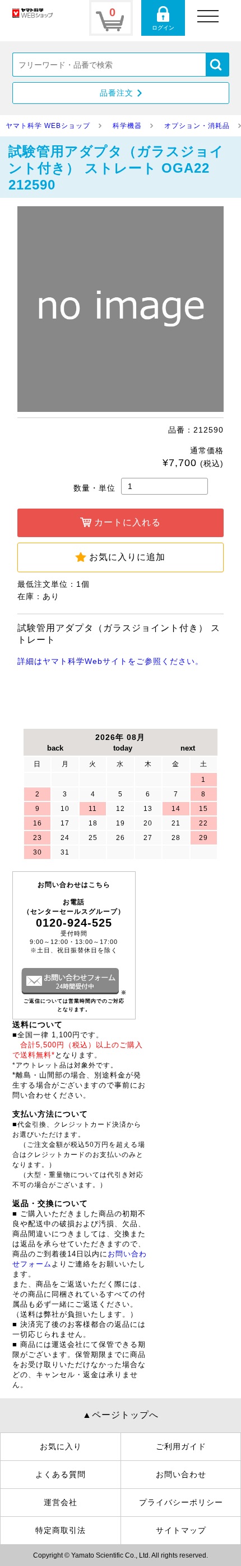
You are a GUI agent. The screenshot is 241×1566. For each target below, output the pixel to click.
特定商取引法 (60, 1530)
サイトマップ (181, 1530)
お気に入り (61, 1446)
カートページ (111, 18)
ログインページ (163, 18)
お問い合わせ (181, 1474)
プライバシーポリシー (181, 1502)
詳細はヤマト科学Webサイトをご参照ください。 (110, 661)
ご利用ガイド (181, 1446)
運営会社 (60, 1502)
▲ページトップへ (120, 1415)
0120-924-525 (74, 923)
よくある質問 (60, 1474)
